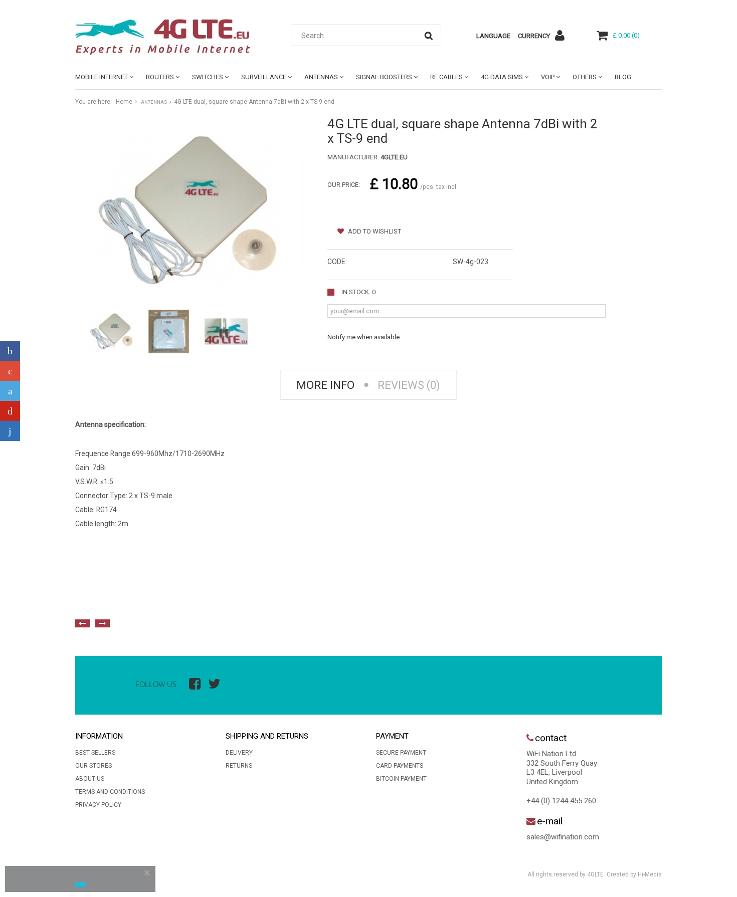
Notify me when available (363, 337)
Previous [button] (82, 623)
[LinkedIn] (10, 431)
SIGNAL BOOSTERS (384, 77)
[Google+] (10, 371)
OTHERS (585, 77)
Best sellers (95, 752)
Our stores (93, 765)
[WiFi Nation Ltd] (168, 37)
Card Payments (399, 765)
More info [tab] (325, 385)
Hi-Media (650, 874)
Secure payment (401, 752)
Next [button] (102, 623)
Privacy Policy (98, 804)
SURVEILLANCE (263, 77)
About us (89, 778)
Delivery (239, 752)
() (626, 35)
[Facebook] (10, 351)
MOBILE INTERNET (101, 77)
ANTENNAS (321, 77)
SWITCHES (207, 77)
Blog (623, 77)
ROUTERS (160, 77)
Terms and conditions (110, 791)
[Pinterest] (10, 411)
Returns (239, 765)
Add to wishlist (373, 231)
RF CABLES (446, 77)
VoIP (548, 77)
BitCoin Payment (401, 778)
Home (124, 101)
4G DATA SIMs (502, 77)
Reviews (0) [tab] (409, 385)
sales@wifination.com (562, 836)
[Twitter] (10, 391)
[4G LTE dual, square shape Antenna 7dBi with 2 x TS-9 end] (111, 331)
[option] (185, 600)
